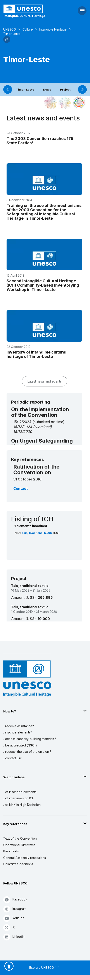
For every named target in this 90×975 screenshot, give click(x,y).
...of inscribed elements (19, 792)
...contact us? (12, 758)
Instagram (19, 908)
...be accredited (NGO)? (20, 745)
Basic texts (11, 851)
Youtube (18, 918)
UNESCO (9, 29)
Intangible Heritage (53, 29)
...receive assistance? (18, 726)
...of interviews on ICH (18, 798)
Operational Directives (19, 845)
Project (65, 89)
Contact (20, 488)
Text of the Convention (20, 838)
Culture (27, 29)
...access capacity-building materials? (29, 739)
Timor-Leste (25, 89)
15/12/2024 (22, 427)
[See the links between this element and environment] (64, 102)
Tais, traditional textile (37, 533)
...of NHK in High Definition (22, 804)
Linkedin (18, 936)
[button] (6, 41)
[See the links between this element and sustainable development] (79, 102)
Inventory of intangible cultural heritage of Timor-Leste (36, 354)
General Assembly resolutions (24, 858)
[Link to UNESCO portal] (30, 9)
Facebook (19, 899)
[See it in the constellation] (50, 102)
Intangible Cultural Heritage (24, 16)
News (47, 89)
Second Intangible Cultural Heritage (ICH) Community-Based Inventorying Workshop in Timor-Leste (43, 285)
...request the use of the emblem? (27, 751)
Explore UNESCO (42, 967)
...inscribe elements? (17, 732)
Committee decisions (18, 864)
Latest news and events (45, 381)
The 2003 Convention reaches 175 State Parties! (40, 140)
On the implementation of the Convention (40, 412)
